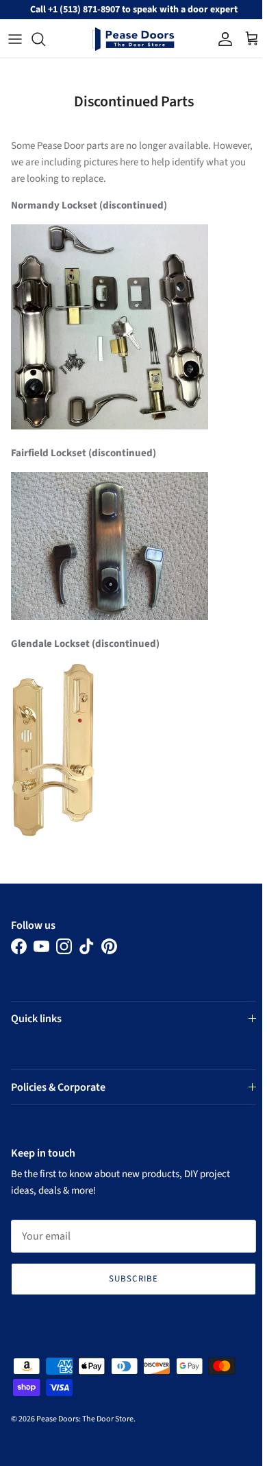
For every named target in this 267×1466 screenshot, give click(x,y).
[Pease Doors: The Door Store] (133, 39)
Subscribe (131, 1279)
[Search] (45, 39)
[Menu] (15, 39)
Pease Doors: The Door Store (85, 1419)
